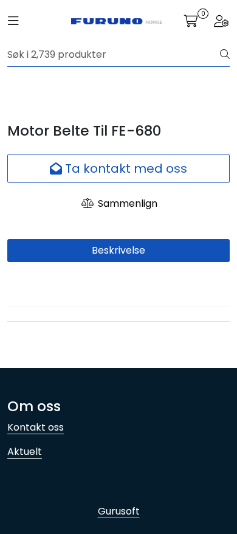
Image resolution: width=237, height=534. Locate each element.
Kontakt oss (35, 427)
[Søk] (225, 55)
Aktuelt (24, 452)
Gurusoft (119, 511)
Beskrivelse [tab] (118, 250)
